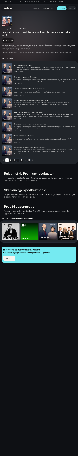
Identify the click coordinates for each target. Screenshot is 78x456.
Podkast (36, 8)
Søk (52, 8)
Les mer (64, 1)
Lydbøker (45, 8)
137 (29, 160)
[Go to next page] (32, 160)
